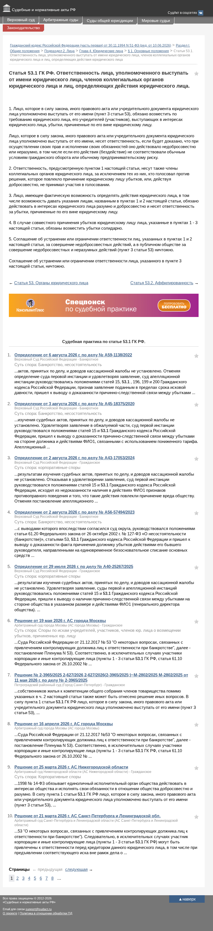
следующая (76, 869)
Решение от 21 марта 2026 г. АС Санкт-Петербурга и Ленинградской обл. (87, 815)
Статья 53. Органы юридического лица (51, 282)
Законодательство (23, 28)
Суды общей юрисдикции (110, 20)
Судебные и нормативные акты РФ (44, 9)
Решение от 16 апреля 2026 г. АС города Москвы (63, 723)
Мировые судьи (156, 20)
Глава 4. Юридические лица (101, 51)
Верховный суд (21, 19)
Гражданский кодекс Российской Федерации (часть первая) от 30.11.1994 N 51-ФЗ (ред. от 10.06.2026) (90, 45)
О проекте (10, 913)
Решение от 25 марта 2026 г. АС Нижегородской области (71, 767)
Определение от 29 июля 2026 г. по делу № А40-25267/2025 (73, 566)
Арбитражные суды (60, 19)
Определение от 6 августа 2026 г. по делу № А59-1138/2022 (73, 354)
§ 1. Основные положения (148, 51)
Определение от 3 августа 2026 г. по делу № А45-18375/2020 (74, 403)
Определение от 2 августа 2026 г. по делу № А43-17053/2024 (74, 457)
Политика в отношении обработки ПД (46, 913)
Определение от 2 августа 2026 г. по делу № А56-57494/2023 (74, 512)
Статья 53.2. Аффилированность (161, 282)
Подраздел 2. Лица (59, 51)
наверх (187, 899)
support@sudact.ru (39, 909)
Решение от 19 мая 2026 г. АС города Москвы (60, 620)
